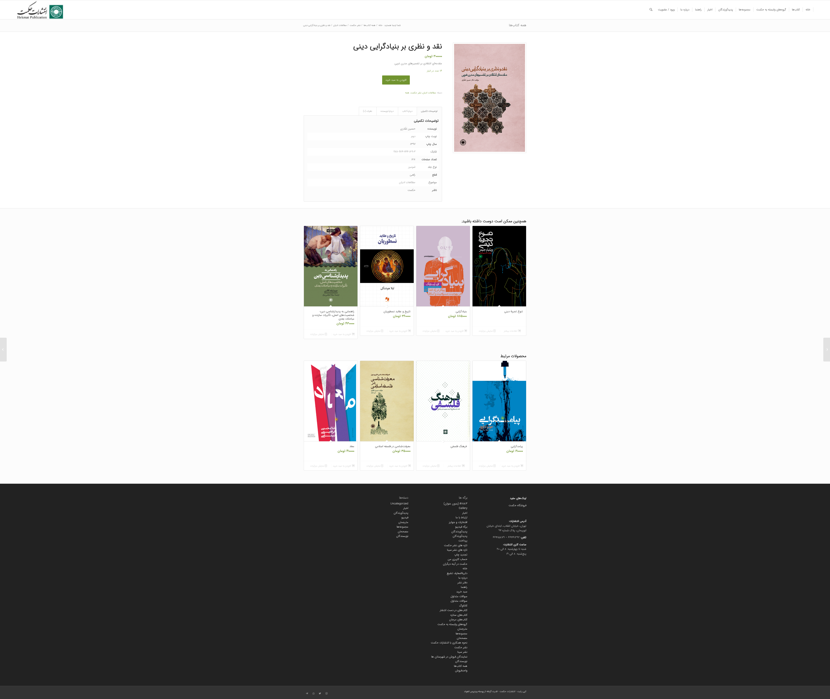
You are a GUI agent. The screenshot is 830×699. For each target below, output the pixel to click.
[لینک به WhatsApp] (313, 693)
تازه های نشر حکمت (455, 545)
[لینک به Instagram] (326, 693)
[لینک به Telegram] (307, 693)
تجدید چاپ (460, 554)
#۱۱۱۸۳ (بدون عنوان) (455, 503)
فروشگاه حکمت (517, 505)
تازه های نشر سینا (457, 550)
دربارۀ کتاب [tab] (407, 111)
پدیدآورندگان (460, 536)
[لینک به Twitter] (320, 693)
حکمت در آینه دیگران (455, 564)
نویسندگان (461, 661)
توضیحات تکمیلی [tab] (429, 111)
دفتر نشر (462, 582)
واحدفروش (461, 670)
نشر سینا (462, 652)
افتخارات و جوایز (458, 522)
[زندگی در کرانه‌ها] (826, 349)
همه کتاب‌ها (517, 25)
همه (407, 93)
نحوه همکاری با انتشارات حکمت (449, 642)
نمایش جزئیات (486, 331)
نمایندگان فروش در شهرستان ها (449, 656)
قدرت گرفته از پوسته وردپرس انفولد (481, 691)
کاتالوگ (463, 605)
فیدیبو (404, 517)
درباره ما (462, 578)
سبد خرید (461, 591)
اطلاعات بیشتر (511, 331)
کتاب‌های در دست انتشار (453, 610)
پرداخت (462, 540)
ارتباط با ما (461, 517)
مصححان (462, 638)
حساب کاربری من (457, 559)
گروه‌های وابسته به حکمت (452, 624)
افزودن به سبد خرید (396, 80)
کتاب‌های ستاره (458, 615)
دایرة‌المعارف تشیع (457, 573)
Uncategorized (399, 503)
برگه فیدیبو (461, 527)
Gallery (463, 508)
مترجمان (462, 629)
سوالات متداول (458, 596)
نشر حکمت (415, 93)
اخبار (464, 513)
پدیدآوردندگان (459, 531)
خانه (465, 568)
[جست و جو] (651, 9)
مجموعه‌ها (461, 633)
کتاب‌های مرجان (458, 619)
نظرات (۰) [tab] (367, 111)
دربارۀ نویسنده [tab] (387, 111)
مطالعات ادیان (429, 93)
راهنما (464, 587)
